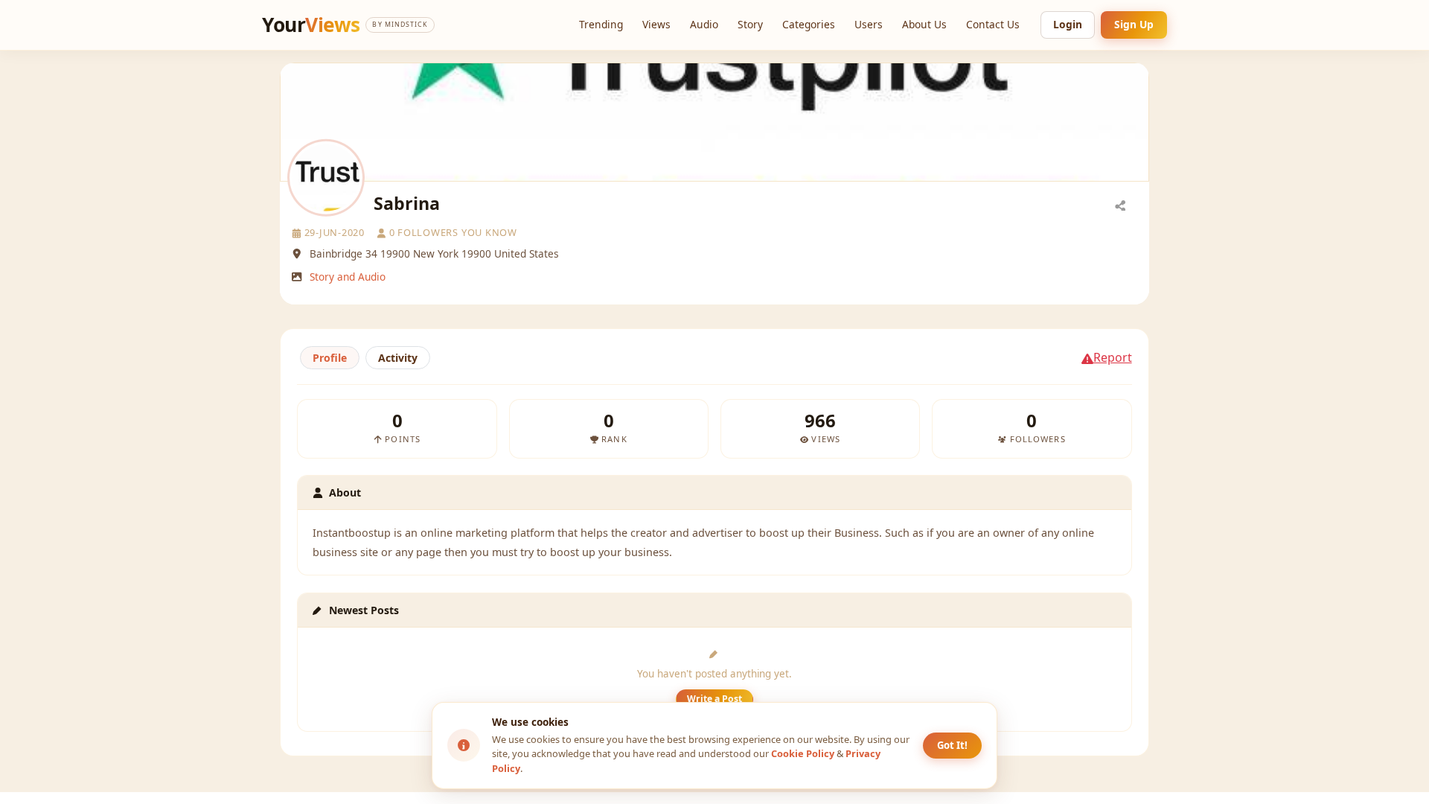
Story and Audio (348, 276)
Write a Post (714, 698)
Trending (601, 24)
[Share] (1120, 205)
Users (868, 24)
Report (1112, 357)
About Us (924, 24)
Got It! (952, 745)
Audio (704, 24)
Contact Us (993, 24)
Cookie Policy (802, 753)
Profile (330, 358)
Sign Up (1134, 24)
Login (1067, 24)
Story (750, 24)
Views (656, 24)
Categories (808, 24)
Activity (398, 358)
